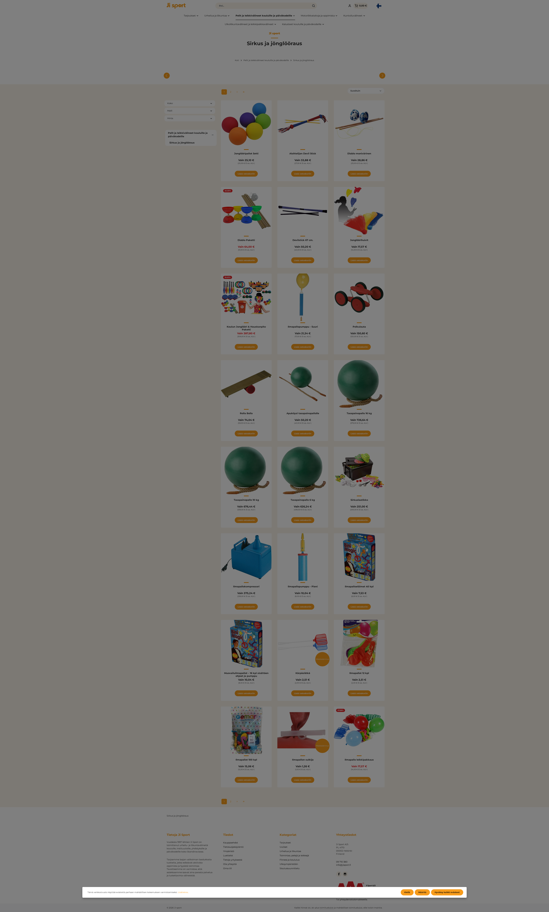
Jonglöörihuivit (359, 240)
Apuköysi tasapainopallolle (303, 413)
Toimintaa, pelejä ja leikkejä (294, 855)
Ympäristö (228, 851)
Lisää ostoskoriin (246, 173)
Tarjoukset (285, 842)
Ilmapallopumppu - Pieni (303, 586)
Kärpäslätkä (303, 673)
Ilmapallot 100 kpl (246, 759)
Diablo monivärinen (359, 153)
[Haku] (313, 6)
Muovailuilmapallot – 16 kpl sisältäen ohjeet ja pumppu (246, 674)
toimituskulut (326, 907)
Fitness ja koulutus (290, 859)
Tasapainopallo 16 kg (359, 413)
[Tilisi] (350, 6)
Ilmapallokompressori (246, 586)
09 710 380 (341, 861)
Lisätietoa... (183, 892)
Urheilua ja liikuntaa (290, 851)
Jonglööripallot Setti (246, 153)
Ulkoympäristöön (289, 864)
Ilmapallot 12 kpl (359, 673)
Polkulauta (359, 326)
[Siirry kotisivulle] (176, 6)
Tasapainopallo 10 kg (246, 500)
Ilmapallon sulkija (303, 759)
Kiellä (407, 892)
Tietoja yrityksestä (232, 859)
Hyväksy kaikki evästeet (447, 892)
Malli (169, 110)
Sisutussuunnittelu (290, 868)
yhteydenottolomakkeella (353, 899)
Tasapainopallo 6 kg (303, 500)
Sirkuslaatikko (359, 500)
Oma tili (227, 868)
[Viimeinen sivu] (243, 92)
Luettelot (228, 855)
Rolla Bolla (246, 413)
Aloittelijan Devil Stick (302, 153)
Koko (170, 103)
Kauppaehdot (230, 842)
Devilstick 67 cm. (303, 240)
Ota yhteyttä (230, 864)
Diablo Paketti (246, 240)
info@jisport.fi (343, 865)
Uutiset (283, 847)
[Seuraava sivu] (237, 92)
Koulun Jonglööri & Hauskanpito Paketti (246, 328)
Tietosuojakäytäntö (233, 847)
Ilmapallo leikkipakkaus (359, 759)
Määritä (422, 892)
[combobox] (262, 6)
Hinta (170, 118)
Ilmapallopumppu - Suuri (303, 326)
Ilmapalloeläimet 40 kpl (359, 586)
